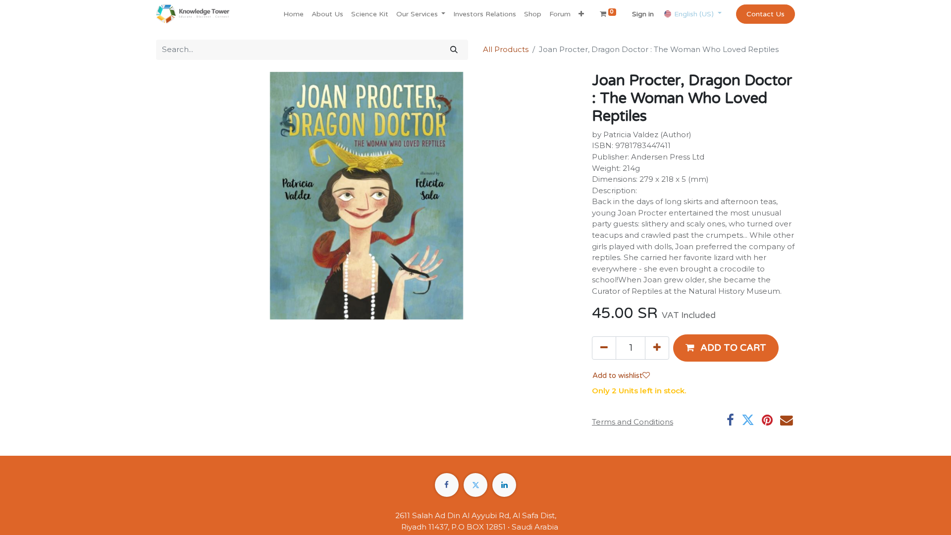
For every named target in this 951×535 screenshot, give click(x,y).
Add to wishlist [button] (617, 375)
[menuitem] (293, 14)
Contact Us (765, 14)
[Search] (454, 50)
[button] (581, 14)
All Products (505, 49)
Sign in (643, 14)
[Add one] (657, 347)
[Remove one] (604, 347)
